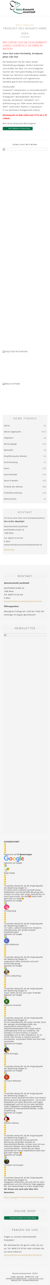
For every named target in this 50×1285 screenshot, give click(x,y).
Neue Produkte (11, 480)
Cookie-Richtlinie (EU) (35, 1279)
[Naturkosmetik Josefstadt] (22, 8)
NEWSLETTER (16, 1280)
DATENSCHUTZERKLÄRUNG (16, 1279)
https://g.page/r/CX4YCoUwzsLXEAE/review (24, 1197)
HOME (13, 1277)
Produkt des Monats (13, 486)
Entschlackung (11, 462)
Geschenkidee (10, 474)
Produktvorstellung (13, 493)
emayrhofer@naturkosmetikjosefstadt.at (23, 601)
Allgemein (8, 438)
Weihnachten (10, 499)
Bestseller (8, 450)
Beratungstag (10, 444)
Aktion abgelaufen (25, 25)
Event (6, 468)
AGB (37, 1277)
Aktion (7, 425)
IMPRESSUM (29, 1277)
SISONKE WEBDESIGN (30, 1280)
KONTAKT (20, 1277)
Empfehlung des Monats (15, 456)
